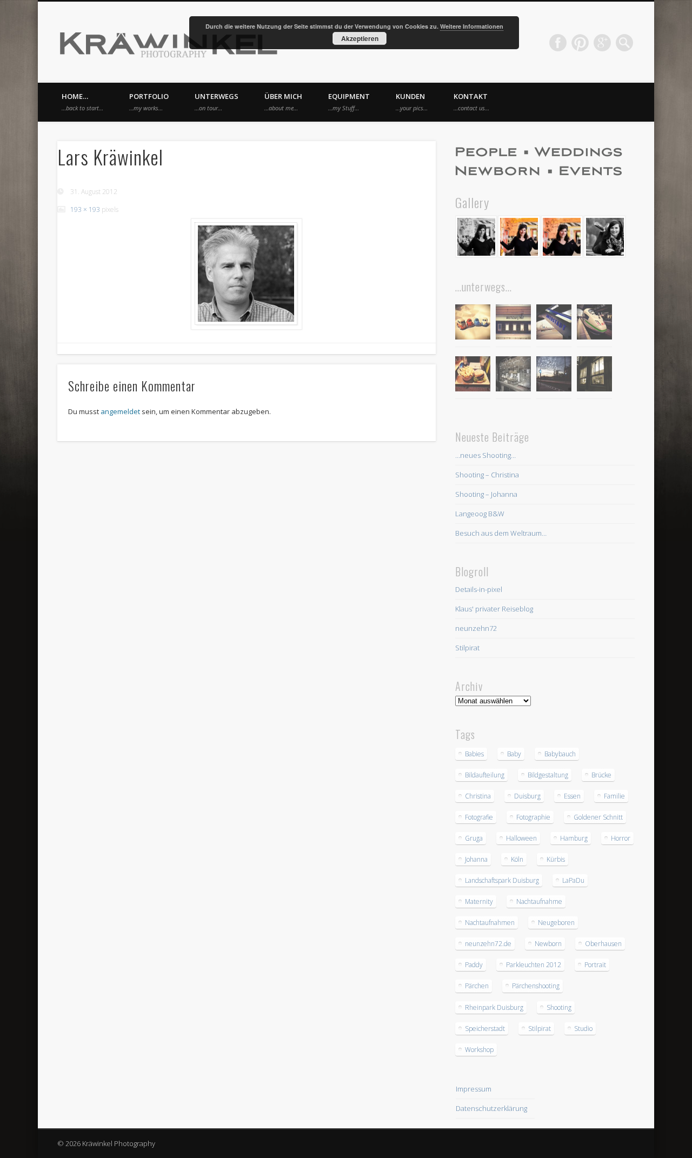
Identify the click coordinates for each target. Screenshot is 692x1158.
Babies (474, 753)
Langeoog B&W (479, 513)
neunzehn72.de (488, 943)
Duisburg (527, 796)
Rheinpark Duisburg (494, 1007)
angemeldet (120, 411)
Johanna (476, 859)
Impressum (473, 1089)
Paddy (474, 964)
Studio (583, 1028)
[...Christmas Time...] (513, 375)
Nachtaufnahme (539, 901)
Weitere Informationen (471, 26)
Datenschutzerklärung (491, 1108)
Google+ (602, 42)
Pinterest (580, 42)
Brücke (601, 775)
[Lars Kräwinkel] (246, 274)
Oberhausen (603, 943)
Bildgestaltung (548, 775)
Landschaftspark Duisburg (502, 880)
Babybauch (560, 753)
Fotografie (479, 817)
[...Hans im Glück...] (472, 375)
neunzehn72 (476, 628)
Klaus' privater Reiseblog (494, 609)
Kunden (412, 101)
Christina (478, 796)
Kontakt (471, 101)
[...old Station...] (513, 323)
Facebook (558, 42)
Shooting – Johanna (486, 494)
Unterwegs (216, 101)
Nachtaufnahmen (490, 922)
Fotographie (533, 817)
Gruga (474, 838)
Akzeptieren (359, 38)
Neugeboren (556, 922)
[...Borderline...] (553, 375)
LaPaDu (573, 880)
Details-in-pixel (478, 589)
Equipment (349, 101)
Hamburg (574, 838)
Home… (82, 101)
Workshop (479, 1049)
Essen (572, 796)
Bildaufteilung (484, 775)
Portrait (595, 964)
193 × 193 (85, 209)
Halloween (521, 838)
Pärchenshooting (536, 985)
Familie (614, 796)
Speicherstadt (485, 1028)
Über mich (283, 101)
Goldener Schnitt (598, 817)
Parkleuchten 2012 (533, 964)
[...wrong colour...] (594, 323)
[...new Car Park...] (472, 323)
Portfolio (149, 101)
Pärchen (477, 985)
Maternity (479, 901)
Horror (620, 838)
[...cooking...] (594, 375)
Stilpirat (467, 648)
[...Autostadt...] (553, 323)
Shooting (559, 1007)
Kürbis (556, 859)
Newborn (548, 943)
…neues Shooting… (485, 455)
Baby (514, 753)
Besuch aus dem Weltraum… (501, 533)
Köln (517, 859)
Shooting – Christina (487, 475)
